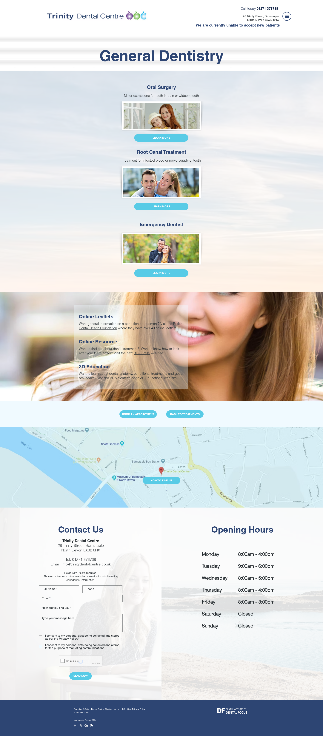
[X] (80, 725)
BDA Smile (142, 353)
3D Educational (151, 378)
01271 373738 (84, 559)
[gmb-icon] (86, 725)
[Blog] (92, 725)
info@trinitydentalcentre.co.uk (86, 564)
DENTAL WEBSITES (234, 709)
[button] (286, 16)
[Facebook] (75, 725)
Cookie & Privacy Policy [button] (134, 709)
